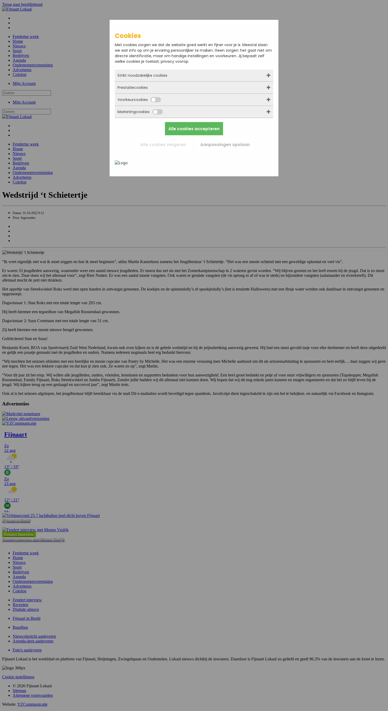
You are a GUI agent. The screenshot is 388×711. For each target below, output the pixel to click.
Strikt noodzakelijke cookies (142, 75)
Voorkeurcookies (132, 99)
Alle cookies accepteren (194, 129)
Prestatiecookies (132, 87)
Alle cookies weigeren (163, 144)
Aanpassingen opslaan (225, 144)
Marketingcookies (133, 111)
